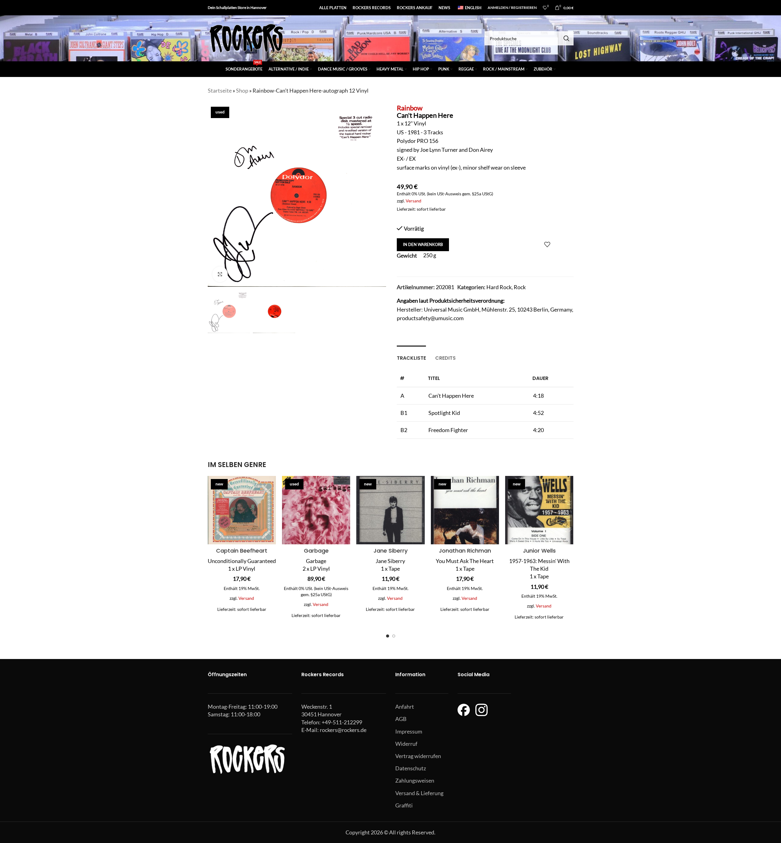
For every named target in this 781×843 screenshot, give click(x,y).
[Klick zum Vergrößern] (220, 274)
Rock (520, 287)
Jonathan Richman (465, 550)
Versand (413, 200)
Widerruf (406, 743)
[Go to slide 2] (393, 636)
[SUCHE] (566, 38)
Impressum (408, 731)
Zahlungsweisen (414, 780)
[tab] (411, 355)
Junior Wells (539, 550)
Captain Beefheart (241, 550)
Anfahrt (404, 706)
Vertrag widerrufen (418, 756)
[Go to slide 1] (387, 636)
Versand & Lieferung (419, 793)
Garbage (316, 550)
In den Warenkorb (423, 244)
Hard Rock (499, 287)
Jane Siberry (390, 550)
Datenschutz (410, 768)
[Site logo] (246, 37)
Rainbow (410, 108)
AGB (401, 718)
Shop (242, 90)
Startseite (220, 90)
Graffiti (404, 805)
